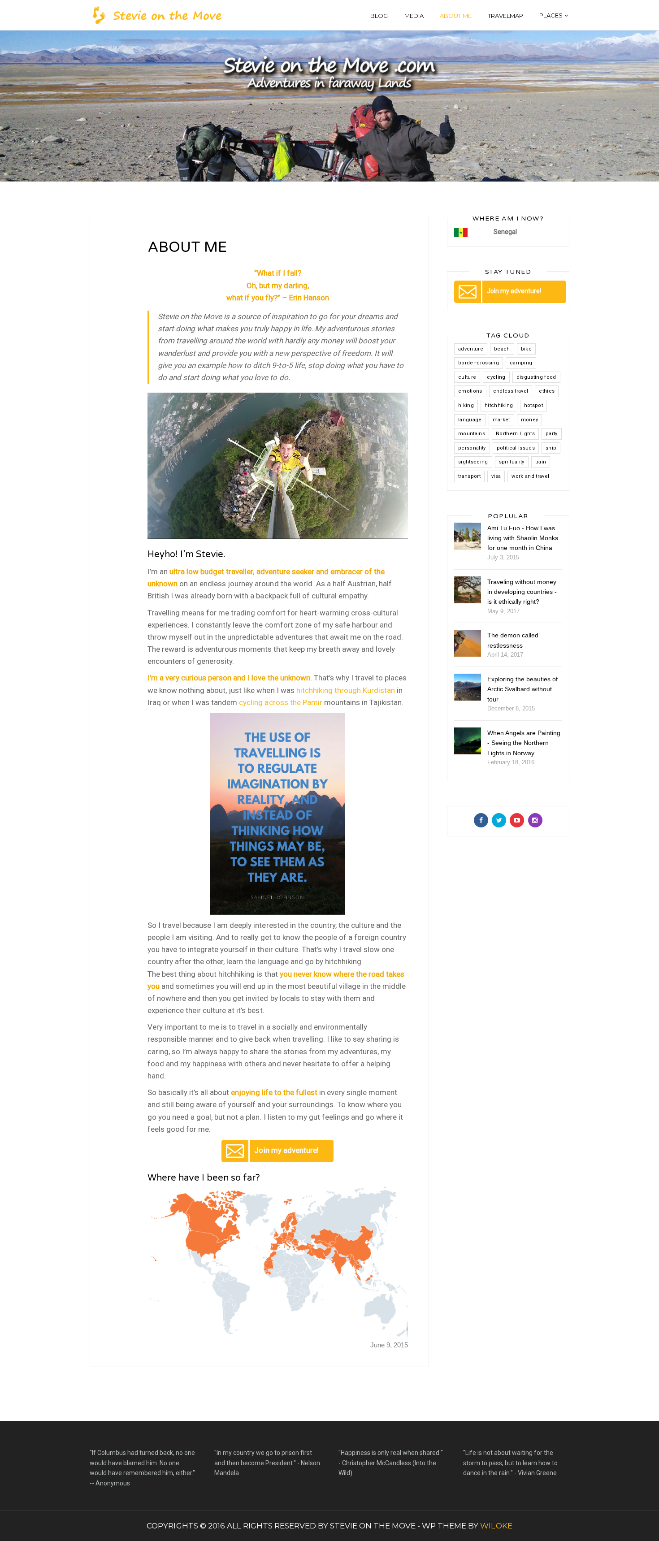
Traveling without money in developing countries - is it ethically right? (522, 592)
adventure (470, 349)
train (540, 462)
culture (467, 377)
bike (526, 349)
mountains (471, 434)
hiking (466, 405)
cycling (496, 377)
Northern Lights (515, 434)
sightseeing (473, 462)
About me (456, 15)
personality (472, 448)
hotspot (533, 405)
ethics (547, 391)
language (470, 420)
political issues (516, 448)
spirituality (512, 462)
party (552, 434)
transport (469, 476)
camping (521, 363)
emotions (470, 391)
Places (551, 15)
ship (551, 448)
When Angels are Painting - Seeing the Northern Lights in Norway (523, 743)
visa (496, 476)
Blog (379, 15)
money (529, 420)
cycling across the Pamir (280, 702)
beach (502, 349)
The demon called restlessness (512, 640)
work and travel (530, 476)
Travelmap (505, 15)
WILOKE (496, 1525)
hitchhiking (499, 405)
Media (414, 15)
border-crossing (478, 363)
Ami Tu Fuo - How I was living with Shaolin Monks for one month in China (522, 538)
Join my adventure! (286, 1150)
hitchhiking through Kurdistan (345, 690)
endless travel (511, 391)
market (501, 420)
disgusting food (536, 377)
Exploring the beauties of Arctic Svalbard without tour (522, 689)
